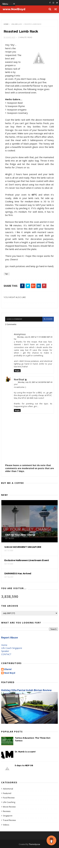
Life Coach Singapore (11, 648)
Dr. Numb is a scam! (25, 751)
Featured (7, 793)
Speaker (5, 651)
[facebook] (49, 3)
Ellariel (7, 669)
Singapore (7, 815)
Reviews (7, 811)
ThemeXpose (34, 844)
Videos (6, 824)
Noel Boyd (19, 379)
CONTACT (6, 654)
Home (6, 24)
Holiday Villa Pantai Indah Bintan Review (26, 690)
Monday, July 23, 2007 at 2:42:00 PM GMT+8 (35, 382)
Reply (17, 371)
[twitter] (57, 3)
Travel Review (9, 820)
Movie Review (9, 806)
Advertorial (8, 788)
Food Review (9, 797)
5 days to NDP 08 (24, 765)
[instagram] (53, 3)
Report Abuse (9, 637)
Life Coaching (9, 802)
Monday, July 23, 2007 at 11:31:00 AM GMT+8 (34, 337)
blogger (48, 319)
